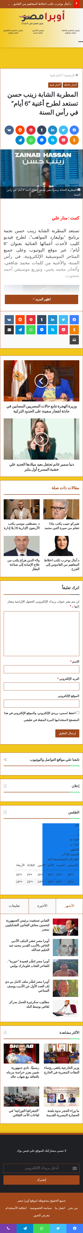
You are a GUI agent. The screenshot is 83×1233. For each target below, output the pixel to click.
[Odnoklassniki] (74, 140)
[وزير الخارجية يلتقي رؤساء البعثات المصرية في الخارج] (61, 1054)
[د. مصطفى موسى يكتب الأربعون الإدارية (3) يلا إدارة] (22, 509)
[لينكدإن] (52, 130)
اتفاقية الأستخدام (16, 1208)
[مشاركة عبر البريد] (9, 329)
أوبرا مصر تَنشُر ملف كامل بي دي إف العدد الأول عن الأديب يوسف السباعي (27, 986)
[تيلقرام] (20, 140)
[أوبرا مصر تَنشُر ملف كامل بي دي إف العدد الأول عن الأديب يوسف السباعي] (65, 988)
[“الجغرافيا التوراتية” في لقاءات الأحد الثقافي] (21, 1097)
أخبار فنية (56, 75)
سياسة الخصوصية (41, 1208)
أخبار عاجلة (70, 85)
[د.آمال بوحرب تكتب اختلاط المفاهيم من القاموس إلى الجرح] (61, 546)
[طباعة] (74, 339)
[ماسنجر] (41, 140)
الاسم (74, 661)
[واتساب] (31, 140)
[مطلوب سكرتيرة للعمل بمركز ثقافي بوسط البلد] (65, 1008)
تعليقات (14, 906)
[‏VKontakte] (9, 130)
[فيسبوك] (74, 130)
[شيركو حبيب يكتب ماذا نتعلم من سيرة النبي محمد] (61, 509)
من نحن (73, 1208)
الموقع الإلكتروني (68, 696)
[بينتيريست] (31, 130)
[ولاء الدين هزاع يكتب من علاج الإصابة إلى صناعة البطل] (22, 546)
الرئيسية (69, 75)
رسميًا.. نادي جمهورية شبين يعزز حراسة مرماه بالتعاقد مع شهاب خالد (22, 1072)
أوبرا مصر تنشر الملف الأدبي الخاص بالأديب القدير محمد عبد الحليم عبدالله (29, 945)
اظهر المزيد (43, 299)
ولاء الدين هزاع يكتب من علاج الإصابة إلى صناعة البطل (23, 565)
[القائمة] (80, 41)
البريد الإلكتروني (68, 679)
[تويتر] (63, 130)
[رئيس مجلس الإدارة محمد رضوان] (41, 22)
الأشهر (69, 906)
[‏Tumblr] (41, 130)
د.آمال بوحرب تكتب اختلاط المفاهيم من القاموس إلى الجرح (61, 565)
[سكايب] (52, 140)
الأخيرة (42, 906)
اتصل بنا (60, 1208)
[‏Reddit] (20, 130)
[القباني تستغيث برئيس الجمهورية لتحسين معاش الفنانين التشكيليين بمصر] (65, 927)
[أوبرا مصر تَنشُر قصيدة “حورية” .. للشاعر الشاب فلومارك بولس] (65, 968)
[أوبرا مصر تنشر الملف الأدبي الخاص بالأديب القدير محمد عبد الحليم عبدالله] (65, 947)
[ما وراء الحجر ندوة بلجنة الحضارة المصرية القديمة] (61, 1097)
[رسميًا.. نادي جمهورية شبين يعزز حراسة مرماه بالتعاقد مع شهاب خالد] (21, 1054)
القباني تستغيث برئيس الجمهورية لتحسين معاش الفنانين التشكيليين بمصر (27, 925)
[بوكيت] (63, 140)
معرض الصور (41, 1215)
